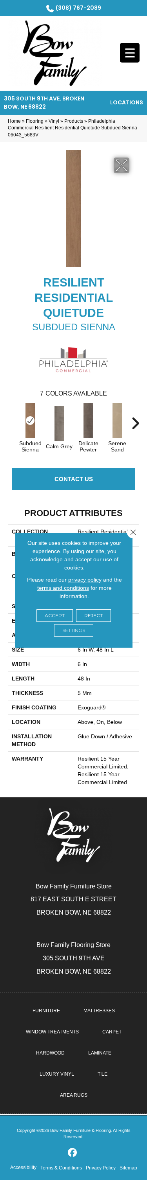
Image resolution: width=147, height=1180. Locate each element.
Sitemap (128, 1168)
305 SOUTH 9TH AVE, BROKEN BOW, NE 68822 (44, 103)
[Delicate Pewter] (88, 420)
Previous (12, 419)
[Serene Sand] (117, 420)
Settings (73, 630)
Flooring (35, 121)
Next (135, 419)
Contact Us (73, 479)
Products (73, 121)
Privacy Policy (101, 1168)
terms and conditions (63, 588)
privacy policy (85, 580)
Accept (55, 615)
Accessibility (23, 1167)
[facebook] (72, 1153)
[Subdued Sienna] (30, 420)
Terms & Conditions (61, 1168)
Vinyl (54, 121)
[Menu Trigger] (130, 53)
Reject (93, 615)
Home (14, 121)
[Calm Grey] (59, 423)
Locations (126, 102)
